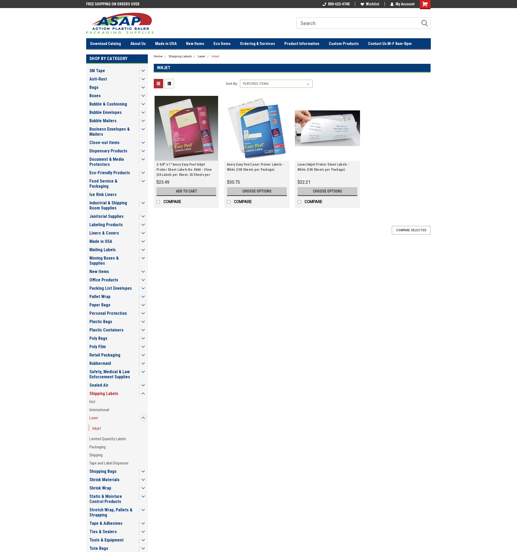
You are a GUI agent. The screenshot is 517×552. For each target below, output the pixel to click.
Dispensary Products (108, 150)
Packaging (97, 447)
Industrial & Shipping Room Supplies (108, 205)
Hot (92, 401)
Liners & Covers (104, 233)
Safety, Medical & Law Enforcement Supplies (109, 374)
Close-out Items (104, 142)
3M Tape (97, 70)
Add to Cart (186, 191)
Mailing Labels (102, 249)
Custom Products (344, 43)
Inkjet (96, 428)
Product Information (301, 43)
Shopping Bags (103, 471)
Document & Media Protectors (106, 162)
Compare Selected (411, 230)
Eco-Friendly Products (109, 172)
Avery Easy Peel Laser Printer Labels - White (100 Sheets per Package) (255, 167)
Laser (93, 417)
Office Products (103, 279)
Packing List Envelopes (110, 288)
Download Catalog (105, 43)
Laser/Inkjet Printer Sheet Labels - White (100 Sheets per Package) (323, 167)
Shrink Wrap (100, 488)
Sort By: (232, 84)
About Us (138, 43)
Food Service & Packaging (103, 184)
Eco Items (222, 43)
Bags (94, 87)
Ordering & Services (257, 43)
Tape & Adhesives (106, 523)
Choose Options (256, 191)
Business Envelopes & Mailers (109, 132)
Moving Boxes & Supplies (104, 261)
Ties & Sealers (103, 531)
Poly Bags (98, 338)
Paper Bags (99, 305)
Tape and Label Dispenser (108, 463)
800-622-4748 (339, 4)
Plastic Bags (100, 321)
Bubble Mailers (103, 120)
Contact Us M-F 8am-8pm (390, 43)
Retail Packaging (104, 355)
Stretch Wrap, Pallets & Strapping (110, 512)
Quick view (186, 157)
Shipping (96, 455)
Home (158, 56)
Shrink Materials (104, 479)
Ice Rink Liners (103, 194)
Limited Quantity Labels (107, 438)
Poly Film (97, 346)
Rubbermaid (100, 363)
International (99, 409)
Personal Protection (108, 313)
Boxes (95, 95)
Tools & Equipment (106, 540)
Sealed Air (99, 385)
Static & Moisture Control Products (105, 499)
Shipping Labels (103, 393)
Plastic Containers (106, 330)
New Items (195, 43)
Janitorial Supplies (106, 216)
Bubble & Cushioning (108, 104)
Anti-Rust (98, 79)
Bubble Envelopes (105, 112)
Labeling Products (106, 224)
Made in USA (166, 43)
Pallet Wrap (99, 296)
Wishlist (372, 4)
